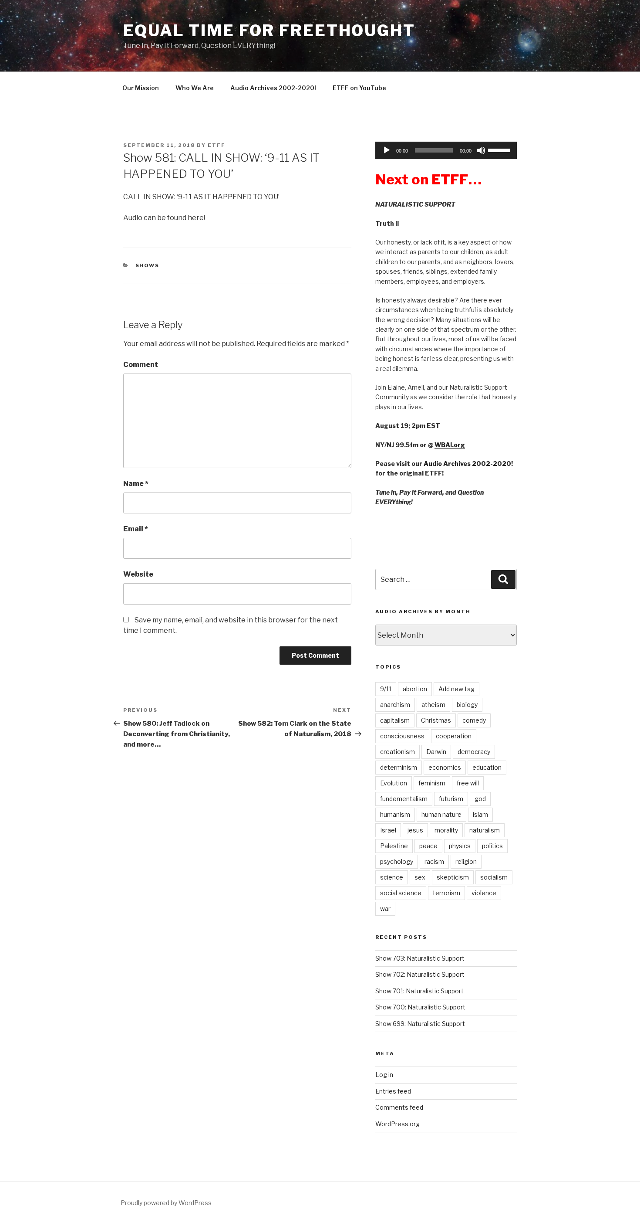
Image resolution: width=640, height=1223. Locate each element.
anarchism (395, 704)
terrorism (446, 893)
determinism (398, 767)
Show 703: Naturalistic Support (420, 958)
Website (138, 574)
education (487, 767)
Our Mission (140, 88)
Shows (147, 265)
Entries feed (393, 1091)
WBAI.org (450, 444)
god (480, 798)
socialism (494, 877)
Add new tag (456, 689)
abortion (415, 689)
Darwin (436, 751)
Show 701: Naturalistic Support (419, 991)
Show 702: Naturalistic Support (420, 974)
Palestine (394, 845)
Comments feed (399, 1107)
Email (135, 529)
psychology (396, 861)
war (385, 908)
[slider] (500, 149)
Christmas (436, 720)
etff (217, 145)
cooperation (454, 736)
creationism (397, 751)
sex (419, 877)
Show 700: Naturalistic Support (420, 1007)
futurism (451, 798)
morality (446, 830)
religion (466, 861)
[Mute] (481, 150)
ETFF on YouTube (359, 88)
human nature (441, 814)
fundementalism (404, 798)
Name (135, 483)
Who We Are (194, 88)
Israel (388, 830)
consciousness (402, 736)
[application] (446, 150)
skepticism (453, 877)
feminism (431, 783)
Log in (384, 1074)
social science (400, 893)
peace (428, 845)
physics (460, 845)
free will (468, 783)
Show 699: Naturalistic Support (420, 1023)
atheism (433, 704)
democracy (474, 751)
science (391, 877)
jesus (415, 830)
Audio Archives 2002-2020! (273, 88)
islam (480, 814)
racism (434, 861)
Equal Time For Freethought (269, 30)
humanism (395, 814)
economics (444, 767)
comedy (474, 720)
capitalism (395, 720)
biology (467, 704)
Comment (140, 364)
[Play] (386, 150)
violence (484, 893)
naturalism (484, 830)
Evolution (393, 783)
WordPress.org (397, 1124)
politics (492, 845)
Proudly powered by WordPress (166, 1202)
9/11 (385, 689)
